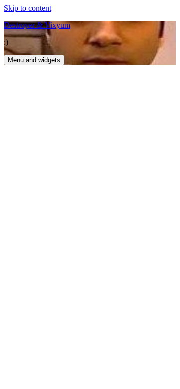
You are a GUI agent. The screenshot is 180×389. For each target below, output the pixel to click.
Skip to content (28, 8)
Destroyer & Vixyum (37, 25)
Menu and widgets (34, 60)
